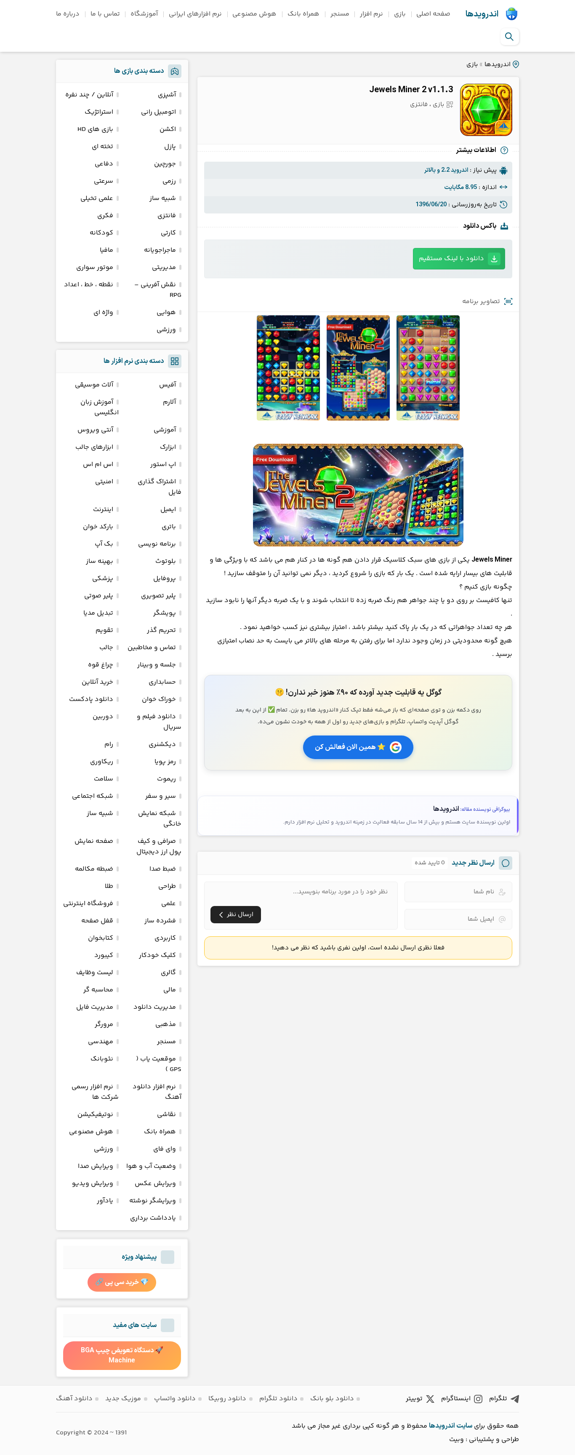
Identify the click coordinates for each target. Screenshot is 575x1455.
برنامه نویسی (157, 544)
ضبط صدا (162, 869)
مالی (169, 990)
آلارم (169, 402)
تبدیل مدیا (98, 613)
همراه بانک (303, 14)
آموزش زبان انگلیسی (99, 407)
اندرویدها (482, 14)
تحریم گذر (161, 630)
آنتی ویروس (95, 430)
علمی (168, 903)
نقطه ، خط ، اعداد (88, 285)
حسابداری (162, 682)
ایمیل (168, 509)
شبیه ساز (162, 198)
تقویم (104, 630)
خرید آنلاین (97, 682)
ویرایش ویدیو (92, 1183)
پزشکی (102, 578)
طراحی (167, 886)
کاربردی (165, 938)
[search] (509, 37)
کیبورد (103, 955)
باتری (169, 527)
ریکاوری (101, 762)
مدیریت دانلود (154, 1007)
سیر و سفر (160, 796)
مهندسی (100, 1042)
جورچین (165, 164)
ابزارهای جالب (94, 447)
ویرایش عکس (155, 1183)
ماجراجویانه (160, 250)
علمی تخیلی (96, 198)
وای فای (164, 1149)
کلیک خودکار (157, 955)
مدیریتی (164, 267)
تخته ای (102, 146)
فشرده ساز (160, 921)
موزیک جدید (123, 1399)
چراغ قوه (100, 665)
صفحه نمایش (94, 841)
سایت (464, 1426)
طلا (109, 886)
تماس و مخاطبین (152, 647)
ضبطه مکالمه (94, 869)
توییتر (414, 1399)
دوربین (103, 717)
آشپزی (167, 95)
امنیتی (104, 482)
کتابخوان (100, 938)
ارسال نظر (240, 914)
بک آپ (104, 544)
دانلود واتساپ (175, 1399)
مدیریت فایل (94, 1007)
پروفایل (164, 578)
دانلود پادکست (91, 699)
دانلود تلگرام (278, 1399)
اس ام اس (98, 464)
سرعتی (103, 181)
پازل (170, 146)
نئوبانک (102, 1059)
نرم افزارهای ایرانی (195, 14)
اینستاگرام (456, 1399)
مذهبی (165, 1024)
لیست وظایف (94, 972)
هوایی (166, 312)
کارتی (168, 233)
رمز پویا (165, 762)
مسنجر (339, 14)
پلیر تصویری (158, 596)
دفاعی (104, 164)
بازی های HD (95, 129)
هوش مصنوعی (254, 14)
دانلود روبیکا (227, 1399)
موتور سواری (94, 267)
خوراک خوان (159, 699)
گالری (168, 972)
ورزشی (166, 330)
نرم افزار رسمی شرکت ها (95, 1092)
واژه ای (103, 312)
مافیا (106, 250)
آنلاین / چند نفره (89, 95)
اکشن (168, 129)
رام (108, 744)
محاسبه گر (98, 990)
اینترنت (103, 509)
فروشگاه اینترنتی (88, 903)
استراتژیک (99, 112)
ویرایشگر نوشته (152, 1201)
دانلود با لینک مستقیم (451, 258)
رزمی (169, 181)
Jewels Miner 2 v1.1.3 (411, 90)
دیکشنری (162, 744)
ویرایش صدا (95, 1166)
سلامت (103, 779)
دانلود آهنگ (74, 1399)
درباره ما (68, 14)
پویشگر (164, 613)
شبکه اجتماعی (92, 796)
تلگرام (498, 1399)
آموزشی (165, 430)
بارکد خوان (98, 527)
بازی (400, 14)
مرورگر (104, 1024)
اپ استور (163, 464)
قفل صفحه (97, 921)
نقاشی (166, 1114)
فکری (105, 216)
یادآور (105, 1201)
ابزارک (168, 447)
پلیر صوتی (98, 596)
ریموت (166, 779)
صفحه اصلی (433, 14)
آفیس (167, 385)
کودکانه (101, 233)
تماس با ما (105, 14)
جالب (106, 647)
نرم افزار (371, 14)
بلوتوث (165, 561)
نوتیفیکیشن (95, 1114)
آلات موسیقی (94, 385)
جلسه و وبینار (156, 665)
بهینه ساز (99, 561)
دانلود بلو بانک (332, 1399)
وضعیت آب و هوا (151, 1166)
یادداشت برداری (153, 1218)
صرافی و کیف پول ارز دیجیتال (158, 846)
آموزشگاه (144, 14)
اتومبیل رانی (158, 112)
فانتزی (419, 104)
